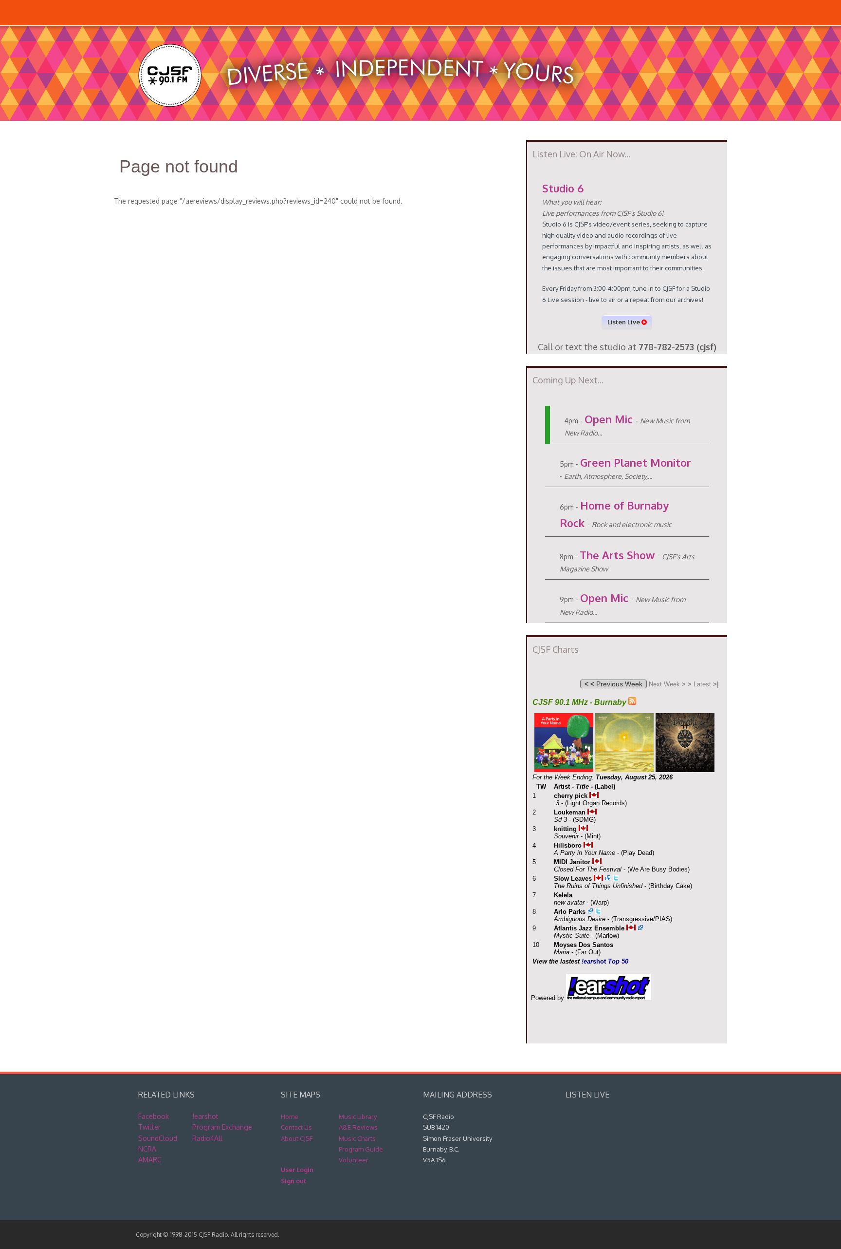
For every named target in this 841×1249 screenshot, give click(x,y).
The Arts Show (617, 555)
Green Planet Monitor (635, 462)
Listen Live (624, 322)
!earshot (205, 1116)
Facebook (153, 1116)
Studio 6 (563, 188)
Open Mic (609, 419)
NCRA (147, 1149)
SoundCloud (157, 1138)
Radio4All (207, 1138)
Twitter (149, 1127)
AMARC (150, 1159)
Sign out (293, 1181)
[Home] (366, 116)
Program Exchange (222, 1127)
